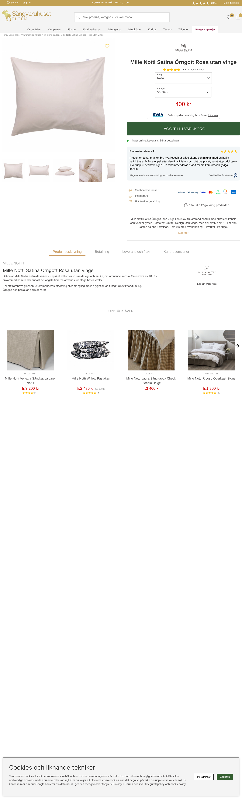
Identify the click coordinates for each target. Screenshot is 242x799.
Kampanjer (54, 29)
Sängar (71, 29)
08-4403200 (232, 3)
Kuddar (152, 29)
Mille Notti (13, 263)
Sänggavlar (115, 29)
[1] (58, 95)
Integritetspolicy (154, 784)
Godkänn (225, 776)
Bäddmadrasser (92, 29)
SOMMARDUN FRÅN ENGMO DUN (110, 2)
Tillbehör (183, 29)
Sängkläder (135, 29)
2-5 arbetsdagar (169, 140)
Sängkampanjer (205, 29)
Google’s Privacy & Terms (117, 784)
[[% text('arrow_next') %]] (237, 345)
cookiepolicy (178, 784)
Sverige (15, 2)
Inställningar (203, 776)
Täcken (167, 29)
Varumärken (34, 29)
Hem (4, 35)
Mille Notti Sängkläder (47, 35)
